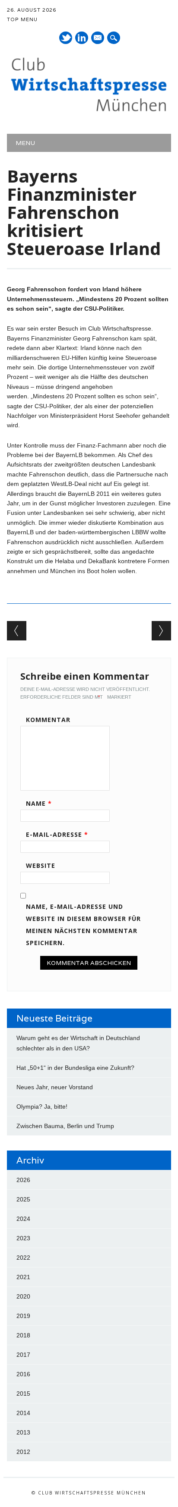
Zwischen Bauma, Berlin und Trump (65, 1125)
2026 (23, 1179)
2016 (23, 1374)
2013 (23, 1432)
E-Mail (98, 38)
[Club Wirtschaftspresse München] (89, 111)
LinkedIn (81, 38)
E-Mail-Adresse (57, 834)
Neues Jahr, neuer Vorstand (54, 1087)
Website (40, 865)
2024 (23, 1218)
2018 (23, 1335)
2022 (23, 1257)
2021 (23, 1277)
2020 (23, 1296)
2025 (23, 1199)
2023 (23, 1238)
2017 (23, 1354)
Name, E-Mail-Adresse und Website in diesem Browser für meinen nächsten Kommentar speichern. (83, 924)
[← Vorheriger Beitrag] (16, 630)
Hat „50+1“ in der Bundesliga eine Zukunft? (75, 1067)
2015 (23, 1393)
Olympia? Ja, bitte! (41, 1106)
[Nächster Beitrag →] (161, 630)
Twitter (65, 38)
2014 (23, 1412)
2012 (23, 1451)
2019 (23, 1315)
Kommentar (48, 720)
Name (39, 803)
